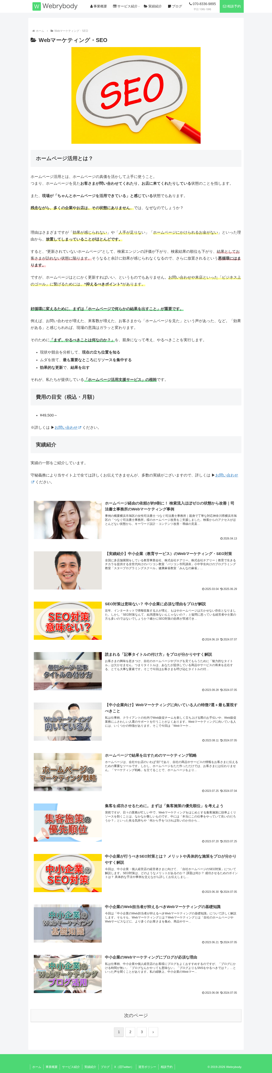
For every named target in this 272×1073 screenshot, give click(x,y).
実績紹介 (90, 1067)
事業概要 (52, 1067)
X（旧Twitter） (124, 1067)
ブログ (105, 1067)
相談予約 (167, 1067)
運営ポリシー (147, 1067)
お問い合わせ (66, 427)
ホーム (36, 1067)
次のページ (136, 1015)
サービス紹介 (71, 1067)
